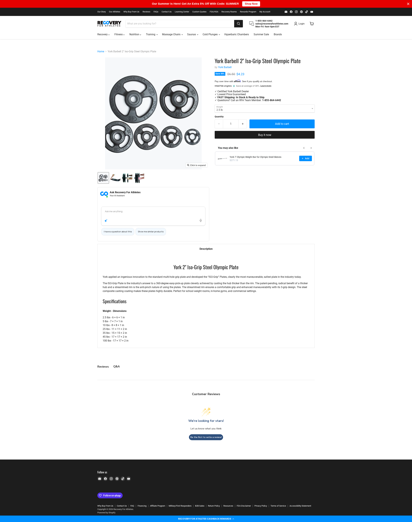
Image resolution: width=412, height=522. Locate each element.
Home (100, 51)
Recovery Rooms (229, 12)
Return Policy (214, 506)
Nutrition (134, 34)
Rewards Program (248, 12)
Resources (228, 506)
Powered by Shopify (106, 512)
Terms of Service (278, 506)
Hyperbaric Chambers (236, 34)
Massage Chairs (171, 34)
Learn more (265, 86)
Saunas (192, 34)
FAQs (156, 12)
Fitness (118, 34)
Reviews (146, 12)
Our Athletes (114, 12)
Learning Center (182, 12)
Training (151, 34)
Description (206, 248)
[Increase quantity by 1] (243, 123)
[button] (206, 519)
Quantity (219, 116)
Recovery (102, 34)
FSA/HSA (214, 12)
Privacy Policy (260, 506)
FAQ (132, 506)
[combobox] (180, 23)
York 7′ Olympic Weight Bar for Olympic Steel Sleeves (255, 157)
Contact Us (167, 12)
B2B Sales (199, 506)
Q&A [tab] (116, 366)
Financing (142, 506)
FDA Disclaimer (244, 506)
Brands (278, 34)
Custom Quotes (199, 12)
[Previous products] (304, 148)
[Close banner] (408, 4)
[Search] (238, 23)
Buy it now (264, 135)
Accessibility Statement (300, 506)
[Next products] (311, 148)
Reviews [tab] (103, 367)
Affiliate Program (157, 506)
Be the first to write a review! (206, 437)
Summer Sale (261, 34)
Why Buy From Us (131, 12)
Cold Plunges (210, 34)
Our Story (101, 12)
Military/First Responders (180, 506)
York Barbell (225, 67)
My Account (264, 12)
